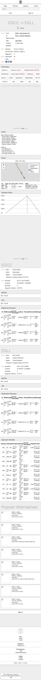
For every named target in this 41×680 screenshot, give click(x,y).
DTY (21, 172)
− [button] (3, 168)
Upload (25, 6)
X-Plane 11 (5, 70)
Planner (15, 6)
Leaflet (38, 180)
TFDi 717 (4, 81)
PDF (13, 81)
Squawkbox (19, 78)
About (21, 638)
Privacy (21, 659)
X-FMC (11, 78)
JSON (21, 81)
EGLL (29, 22)
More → (20, 612)
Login (22, 128)
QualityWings (29, 78)
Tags (5, 6)
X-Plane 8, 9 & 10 (16, 70)
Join (10, 13)
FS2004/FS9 (4, 74)
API (21, 651)
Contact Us (21, 645)
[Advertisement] (20, 107)
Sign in (30, 13)
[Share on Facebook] (6, 62)
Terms (21, 658)
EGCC (13, 22)
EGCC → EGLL (17, 514)
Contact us (36, 86)
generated (18, 40)
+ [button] (3, 165)
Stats (21, 640)
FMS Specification (21, 652)
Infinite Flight (15, 74)
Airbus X (3, 78)
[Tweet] (9, 62)
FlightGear (30, 74)
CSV (29, 81)
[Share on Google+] (11, 62)
